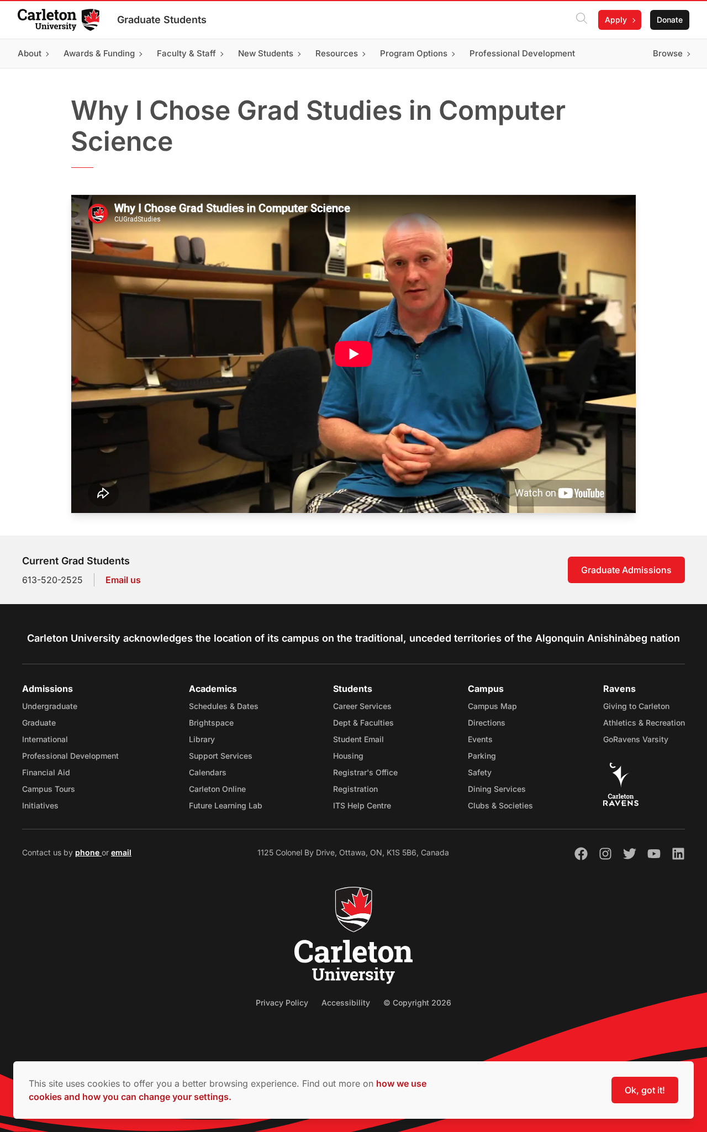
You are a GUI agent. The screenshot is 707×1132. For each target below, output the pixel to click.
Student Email (358, 739)
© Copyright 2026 (417, 1002)
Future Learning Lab (225, 805)
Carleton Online (217, 789)
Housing (348, 755)
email (121, 852)
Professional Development (70, 755)
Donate (670, 19)
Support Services (220, 755)
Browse (668, 53)
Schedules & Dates (223, 706)
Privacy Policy (282, 1002)
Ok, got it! (645, 1090)
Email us (123, 579)
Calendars (207, 772)
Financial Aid (46, 772)
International (45, 739)
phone (88, 852)
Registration (355, 789)
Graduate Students (162, 19)
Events (480, 739)
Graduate (39, 722)
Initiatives (40, 805)
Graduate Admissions (626, 569)
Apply (616, 19)
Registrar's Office (365, 772)
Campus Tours (48, 789)
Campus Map (492, 706)
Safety (480, 772)
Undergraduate (49, 706)
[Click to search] (581, 20)
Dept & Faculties (363, 722)
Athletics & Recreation (644, 722)
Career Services (362, 706)
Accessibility (345, 1002)
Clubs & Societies (500, 805)
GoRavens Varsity (635, 739)
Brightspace (211, 722)
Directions (486, 722)
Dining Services (497, 789)
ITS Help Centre (362, 805)
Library (202, 739)
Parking (482, 755)
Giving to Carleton (636, 706)
